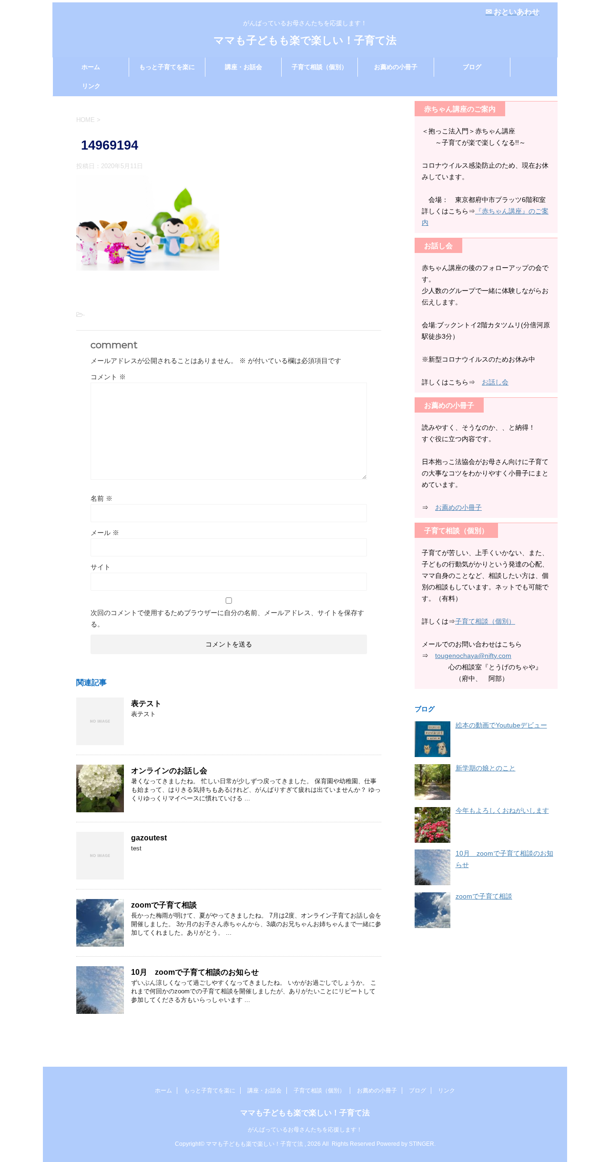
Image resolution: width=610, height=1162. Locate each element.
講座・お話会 (243, 67)
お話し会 (495, 382)
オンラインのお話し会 (169, 771)
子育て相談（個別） (319, 67)
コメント (108, 377)
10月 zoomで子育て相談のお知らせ (195, 972)
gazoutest (149, 838)
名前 (101, 498)
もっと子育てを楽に (167, 67)
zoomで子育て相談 (164, 905)
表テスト (146, 703)
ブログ (472, 67)
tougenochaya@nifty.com (473, 655)
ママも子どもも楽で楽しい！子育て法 (305, 40)
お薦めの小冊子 (395, 67)
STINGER (421, 1144)
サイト (101, 567)
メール (105, 532)
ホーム (90, 67)
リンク (91, 86)
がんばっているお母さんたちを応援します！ (308, 1129)
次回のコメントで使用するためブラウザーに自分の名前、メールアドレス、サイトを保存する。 (227, 618)
